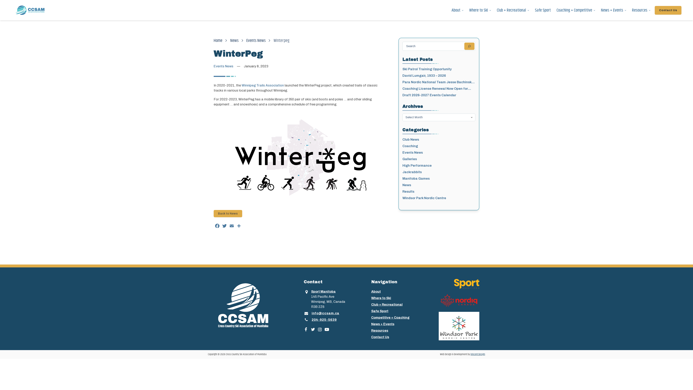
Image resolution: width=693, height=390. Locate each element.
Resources (639, 10)
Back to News (228, 213)
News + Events (612, 10)
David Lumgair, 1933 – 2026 (424, 75)
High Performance (417, 165)
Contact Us (668, 10)
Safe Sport (543, 10)
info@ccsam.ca (325, 313)
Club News (410, 139)
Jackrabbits (412, 172)
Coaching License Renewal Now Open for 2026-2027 (435, 89)
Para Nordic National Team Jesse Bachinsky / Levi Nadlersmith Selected (438, 82)
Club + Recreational (511, 10)
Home (218, 40)
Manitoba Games (416, 178)
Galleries (409, 159)
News (234, 40)
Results (408, 191)
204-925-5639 (324, 320)
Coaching (410, 146)
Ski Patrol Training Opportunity (427, 69)
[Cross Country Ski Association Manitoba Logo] (250, 305)
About (456, 10)
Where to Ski (478, 10)
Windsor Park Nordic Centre (424, 198)
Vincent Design (477, 354)
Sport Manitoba (323, 291)
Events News (256, 40)
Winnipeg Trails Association (263, 85)
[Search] (469, 46)
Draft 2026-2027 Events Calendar (429, 95)
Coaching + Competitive (574, 10)
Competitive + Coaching (390, 317)
